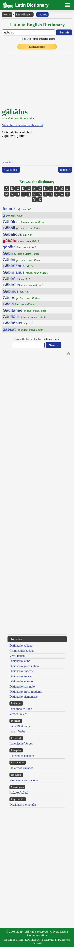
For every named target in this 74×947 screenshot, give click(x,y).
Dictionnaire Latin (20, 708)
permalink (7, 162)
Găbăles (24, 221)
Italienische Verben (21, 743)
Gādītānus (18, 323)
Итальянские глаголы (23, 780)
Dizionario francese (21, 671)
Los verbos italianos (21, 755)
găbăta (19, 247)
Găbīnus (16, 291)
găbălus (42, 14)
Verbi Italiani (17, 655)
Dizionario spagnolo (22, 686)
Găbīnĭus (16, 278)
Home (7, 14)
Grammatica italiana (21, 650)
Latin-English (24, 14)
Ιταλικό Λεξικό (18, 792)
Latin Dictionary (19, 726)
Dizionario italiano (21, 645)
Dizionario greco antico (24, 666)
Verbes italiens (18, 714)
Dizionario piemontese (23, 696)
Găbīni (22, 259)
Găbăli (22, 228)
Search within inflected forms (39, 38)
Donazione (37, 46)
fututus (17, 209)
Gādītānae (25, 310)
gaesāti (23, 329)
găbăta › (65, 169)
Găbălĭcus (17, 234)
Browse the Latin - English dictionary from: (37, 338)
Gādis (19, 304)
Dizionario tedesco (21, 681)
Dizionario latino (19, 661)
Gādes (22, 297)
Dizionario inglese (20, 676)
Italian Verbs (17, 731)
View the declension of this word (22, 125)
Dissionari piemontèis (22, 804)
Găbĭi (21, 253)
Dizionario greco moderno (25, 691)
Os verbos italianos (21, 768)
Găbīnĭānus (19, 266)
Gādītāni (24, 316)
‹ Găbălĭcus (11, 169)
